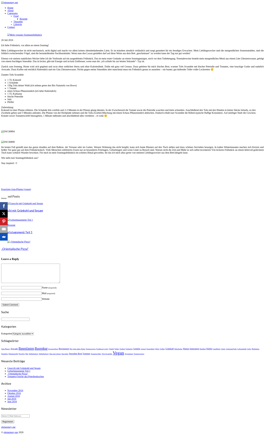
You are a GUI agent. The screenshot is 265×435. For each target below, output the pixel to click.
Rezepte (23, 19)
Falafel (111, 349)
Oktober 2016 (14, 393)
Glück (157, 349)
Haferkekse (178, 349)
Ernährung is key (102, 349)
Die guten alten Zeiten (77, 349)
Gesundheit (150, 349)
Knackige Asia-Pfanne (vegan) (16, 189)
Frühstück (129, 349)
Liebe (249, 349)
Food (16, 16)
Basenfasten (26, 348)
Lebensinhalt (241, 349)
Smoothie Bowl (75, 353)
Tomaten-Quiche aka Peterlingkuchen (25, 376)
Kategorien (6, 333)
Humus (186, 348)
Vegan (118, 352)
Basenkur (41, 348)
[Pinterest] (4, 221)
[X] (4, 214)
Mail (48, 293)
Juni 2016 (12, 401)
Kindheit (203, 349)
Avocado (14, 348)
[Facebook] (4, 206)
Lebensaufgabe (231, 349)
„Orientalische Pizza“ (15, 249)
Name (49, 287)
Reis (26, 354)
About (10, 10)
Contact (11, 27)
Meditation (255, 349)
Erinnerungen (91, 349)
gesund (143, 349)
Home (10, 7)
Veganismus (129, 354)
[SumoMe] (4, 237)
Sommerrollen (96, 354)
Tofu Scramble (107, 354)
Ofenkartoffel (13, 354)
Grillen (162, 349)
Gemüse (136, 348)
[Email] (4, 229)
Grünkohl (169, 348)
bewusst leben (53, 349)
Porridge (22, 354)
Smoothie (64, 354)
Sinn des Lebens (55, 354)
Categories (12, 13)
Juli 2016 (11, 398)
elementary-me (11, 432)
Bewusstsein (64, 348)
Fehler (117, 349)
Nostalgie (4, 354)
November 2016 (15, 390)
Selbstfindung (44, 354)
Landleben (216, 349)
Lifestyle (17, 24)
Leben (223, 349)
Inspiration (194, 348)
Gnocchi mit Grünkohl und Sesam (22, 210)
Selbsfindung (33, 354)
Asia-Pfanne (5, 349)
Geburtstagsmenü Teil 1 (16, 232)
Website (46, 299)
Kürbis (209, 348)
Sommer (86, 353)
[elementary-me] (9, 2)
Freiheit (122, 349)
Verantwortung (139, 354)
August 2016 (13, 396)
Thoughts (18, 21)
